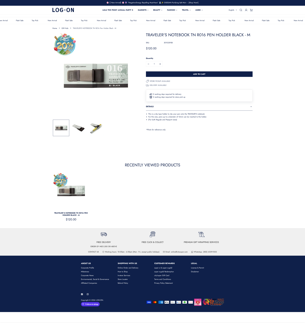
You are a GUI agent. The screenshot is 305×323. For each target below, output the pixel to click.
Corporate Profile (87, 268)
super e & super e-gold (163, 268)
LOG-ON (99, 300)
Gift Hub (65, 28)
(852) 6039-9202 (210, 252)
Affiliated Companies (89, 283)
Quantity (149, 58)
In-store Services (124, 275)
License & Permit (197, 268)
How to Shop (123, 271)
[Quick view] (85, 207)
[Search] (241, 10)
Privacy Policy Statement (163, 283)
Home (54, 28)
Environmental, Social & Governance (95, 279)
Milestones (85, 271)
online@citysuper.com (179, 252)
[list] (95, 76)
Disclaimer (195, 271)
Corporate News (87, 275)
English (231, 10)
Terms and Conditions (162, 279)
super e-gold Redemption (164, 271)
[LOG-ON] (63, 10)
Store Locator (123, 279)
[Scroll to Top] (300, 310)
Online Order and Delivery (128, 268)
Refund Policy (123, 283)
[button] (251, 10)
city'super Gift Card (161, 275)
